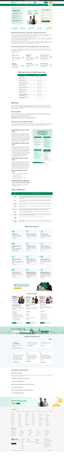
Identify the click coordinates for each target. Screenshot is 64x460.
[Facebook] (11, 441)
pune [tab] (42, 411)
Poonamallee (33, 421)
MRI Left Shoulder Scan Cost (23, 85)
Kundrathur (12, 418)
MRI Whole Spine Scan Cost (22, 89)
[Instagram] (15, 441)
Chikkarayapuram (27, 415)
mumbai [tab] (32, 411)
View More (13, 238)
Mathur (33, 418)
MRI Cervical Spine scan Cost (23, 78)
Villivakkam (40, 424)
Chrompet (33, 415)
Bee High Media (22, 450)
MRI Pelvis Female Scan (45, 259)
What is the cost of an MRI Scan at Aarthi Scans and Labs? (23, 384)
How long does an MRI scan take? (18, 381)
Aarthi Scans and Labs (15, 34)
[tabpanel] (32, 420)
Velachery (33, 424)
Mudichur (47, 418)
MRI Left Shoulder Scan (45, 246)
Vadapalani (19, 424)
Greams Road (40, 415)
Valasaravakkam (27, 424)
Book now (38, 0)
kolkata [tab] (39, 411)
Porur (39, 421)
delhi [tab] (35, 411)
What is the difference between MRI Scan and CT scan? (22, 390)
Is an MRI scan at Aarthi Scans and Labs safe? (20, 378)
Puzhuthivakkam (48, 421)
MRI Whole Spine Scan (30, 259)
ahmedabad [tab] (45, 411)
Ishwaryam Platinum (44, 302)
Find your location (45, 331)
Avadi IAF (12, 415)
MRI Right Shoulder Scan (30, 246)
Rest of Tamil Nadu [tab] (18, 411)
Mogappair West (41, 418)
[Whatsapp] (17, 441)
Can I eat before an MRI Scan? (17, 387)
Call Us (45, 2)
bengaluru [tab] (28, 411)
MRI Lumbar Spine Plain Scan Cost (23, 87)
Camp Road (19, 415)
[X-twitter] (13, 441)
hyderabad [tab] (23, 411)
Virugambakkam (48, 424)
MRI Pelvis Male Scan (16, 272)
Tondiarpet (12, 424)
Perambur (26, 421)
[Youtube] (19, 441)
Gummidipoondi (48, 415)
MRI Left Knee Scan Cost (22, 80)
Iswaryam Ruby (29, 304)
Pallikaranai (12, 421)
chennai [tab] (13, 411)
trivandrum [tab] (50, 411)
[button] (11, 309)
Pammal (19, 421)
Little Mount (19, 418)
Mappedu (26, 418)
